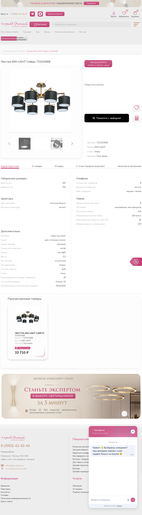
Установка (77, 489)
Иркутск (4, 14)
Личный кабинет (80, 449)
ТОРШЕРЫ (27, 32)
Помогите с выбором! (109, 118)
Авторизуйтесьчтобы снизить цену (98, 64)
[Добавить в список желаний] (136, 107)
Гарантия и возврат (82, 453)
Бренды (76, 468)
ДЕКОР (47, 32)
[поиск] (125, 25)
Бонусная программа (82, 446)
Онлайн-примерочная (83, 471)
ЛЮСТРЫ (82, 32)
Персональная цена (24, 348)
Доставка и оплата (82, 462)
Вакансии (5, 486)
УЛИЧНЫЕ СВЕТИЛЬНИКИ (64, 32)
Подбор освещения (21, 38)
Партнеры (5, 489)
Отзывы (4, 495)
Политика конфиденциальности (16, 498)
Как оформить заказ (82, 456)
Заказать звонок (55, 14)
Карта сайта (6, 501)
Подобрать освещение (65, 24)
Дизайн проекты (80, 465)
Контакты (5, 492)
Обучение (77, 486)
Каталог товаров (81, 459)
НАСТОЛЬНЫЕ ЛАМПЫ (9, 32)
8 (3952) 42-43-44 (19, 14)
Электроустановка (9, 39)
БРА (38, 32)
